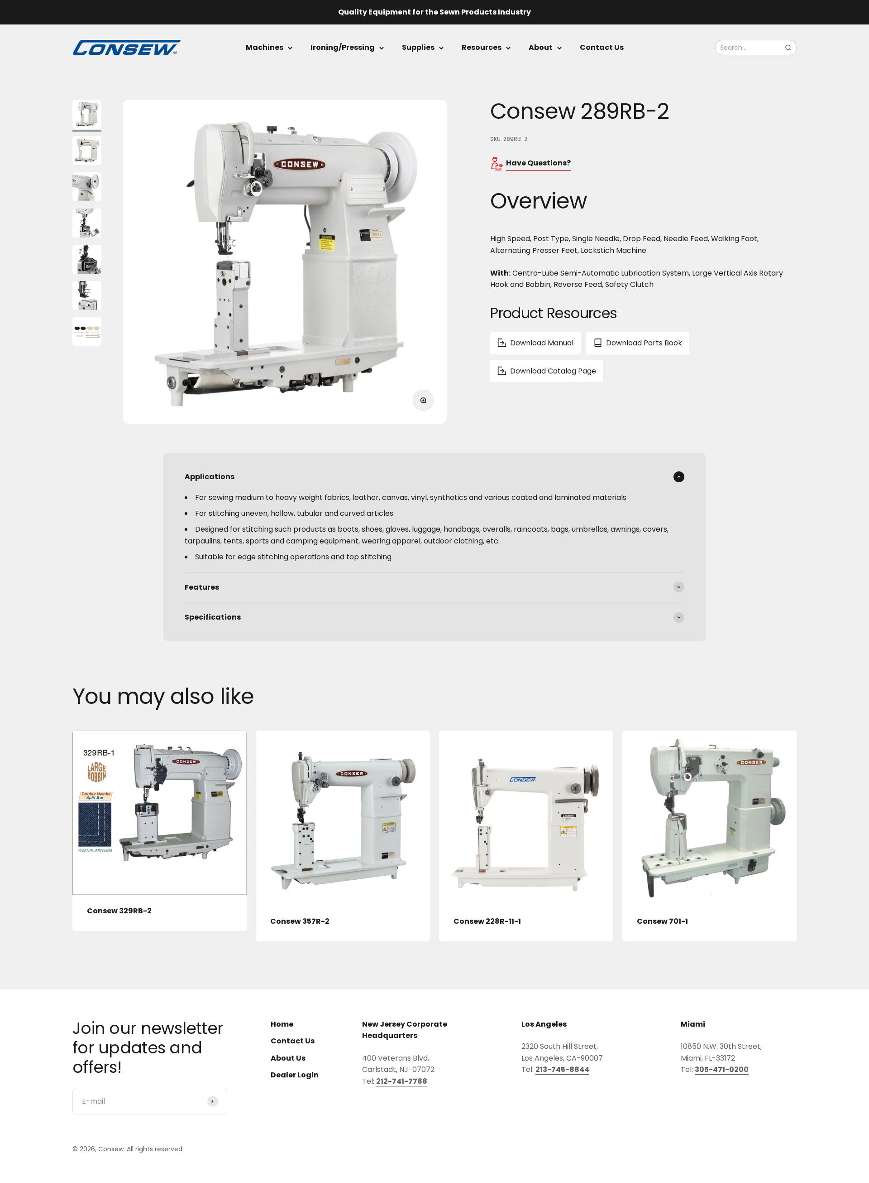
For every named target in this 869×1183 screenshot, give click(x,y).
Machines (264, 47)
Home (282, 1024)
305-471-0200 (722, 1069)
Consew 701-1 (662, 921)
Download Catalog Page (553, 370)
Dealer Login (295, 1075)
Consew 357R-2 (299, 921)
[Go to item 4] (86, 224)
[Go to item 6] (86, 297)
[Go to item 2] (86, 152)
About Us (288, 1058)
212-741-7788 (401, 1081)
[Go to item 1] (86, 115)
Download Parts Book (644, 343)
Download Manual (541, 343)
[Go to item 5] (86, 260)
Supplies (418, 47)
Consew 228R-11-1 (487, 921)
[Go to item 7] (86, 333)
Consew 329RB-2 (119, 911)
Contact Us (602, 47)
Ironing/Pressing (342, 47)
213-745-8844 (562, 1069)
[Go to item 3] (86, 188)
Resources (481, 47)
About (541, 47)
